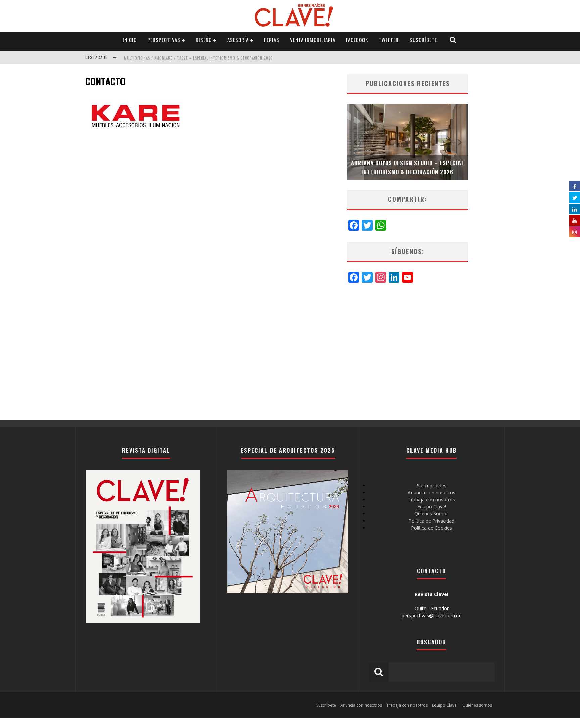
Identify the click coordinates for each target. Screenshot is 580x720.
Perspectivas (163, 39)
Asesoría (238, 39)
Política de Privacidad (431, 521)
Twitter (389, 39)
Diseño (204, 39)
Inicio (130, 39)
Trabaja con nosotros (431, 499)
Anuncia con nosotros (431, 492)
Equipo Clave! (431, 506)
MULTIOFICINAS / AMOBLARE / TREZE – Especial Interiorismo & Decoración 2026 (198, 58)
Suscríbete (423, 39)
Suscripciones (431, 485)
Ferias (271, 39)
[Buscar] (453, 40)
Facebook (357, 39)
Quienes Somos (431, 513)
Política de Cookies (431, 528)
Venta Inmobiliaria (312, 39)
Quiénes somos (477, 705)
